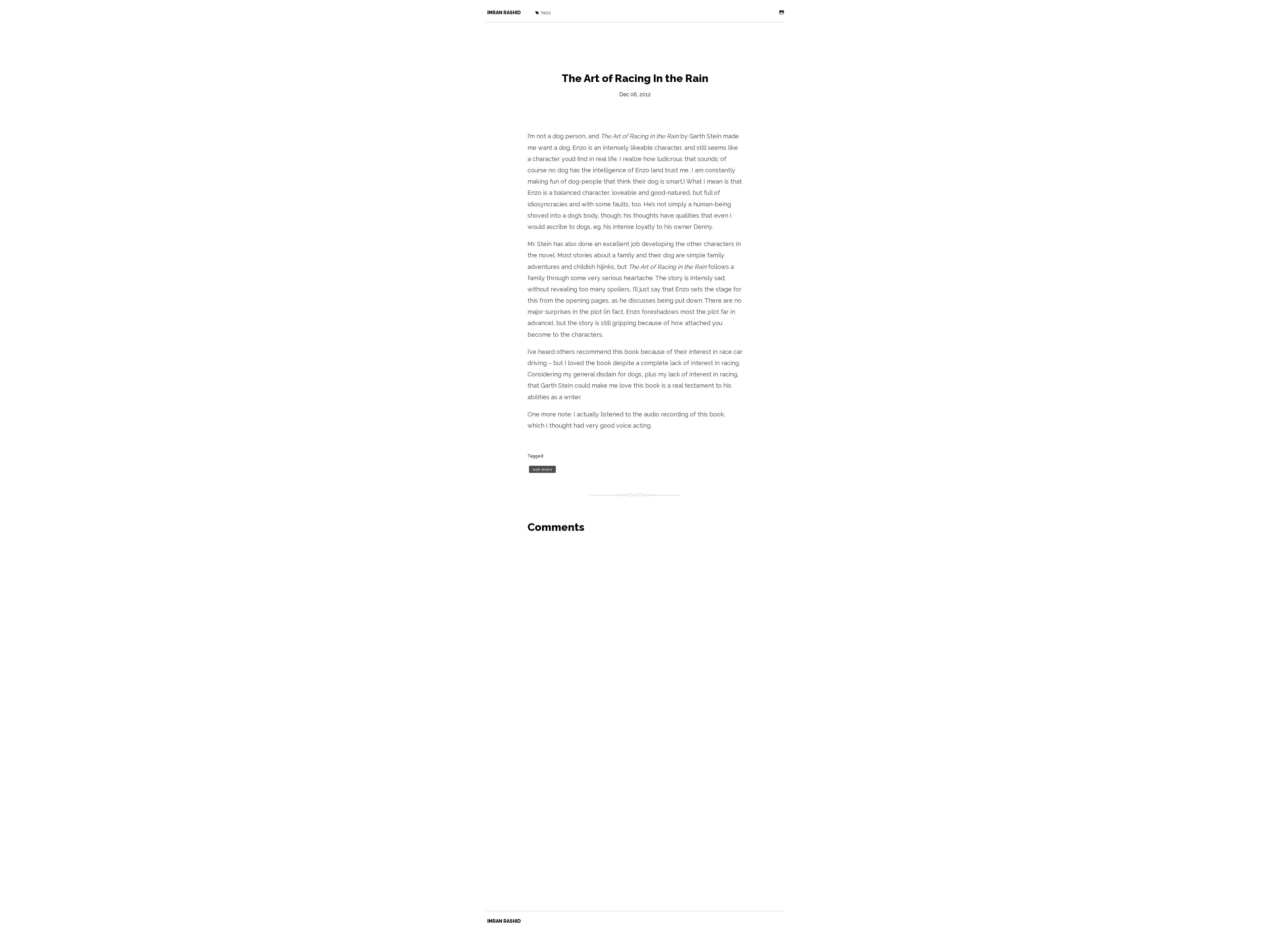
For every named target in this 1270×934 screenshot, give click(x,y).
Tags (546, 13)
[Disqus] (635, 623)
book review (542, 469)
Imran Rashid (504, 12)
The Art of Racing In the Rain (635, 78)
